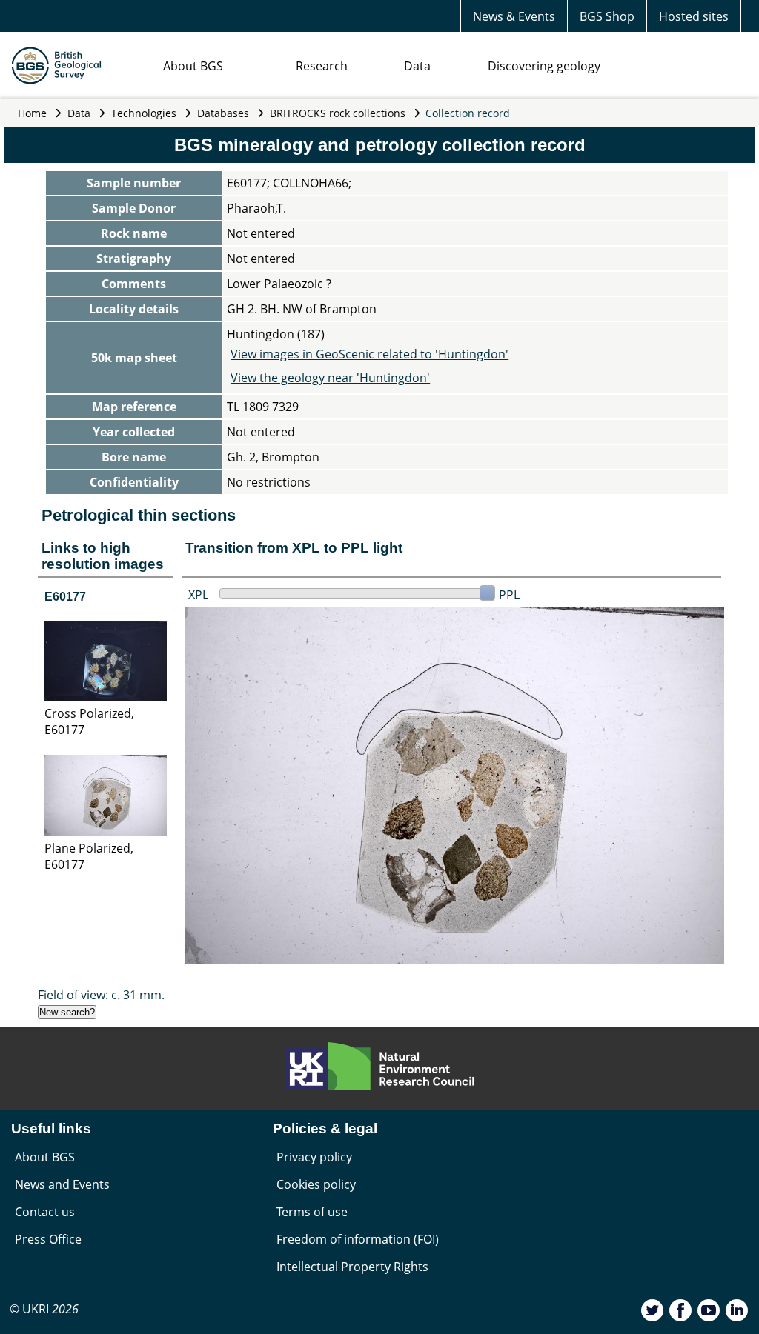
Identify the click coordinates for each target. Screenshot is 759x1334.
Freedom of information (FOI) (357, 1239)
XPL (198, 595)
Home (32, 113)
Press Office (48, 1239)
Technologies (143, 113)
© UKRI (44, 1309)
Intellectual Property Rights (352, 1266)
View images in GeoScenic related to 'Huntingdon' (369, 354)
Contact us (45, 1212)
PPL (509, 595)
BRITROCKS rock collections (337, 113)
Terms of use (312, 1212)
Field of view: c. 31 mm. (101, 995)
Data (417, 66)
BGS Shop (607, 16)
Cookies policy (316, 1184)
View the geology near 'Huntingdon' (330, 378)
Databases (223, 113)
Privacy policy (314, 1157)
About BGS (193, 66)
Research (322, 66)
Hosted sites (694, 16)
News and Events (62, 1184)
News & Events (514, 16)
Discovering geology (544, 66)
